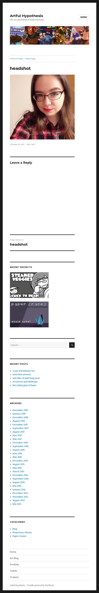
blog (15, 529)
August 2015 (19, 464)
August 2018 (19, 421)
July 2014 (17, 486)
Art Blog (14, 558)
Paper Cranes (19, 536)
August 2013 (19, 500)
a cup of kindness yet (24, 371)
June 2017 (17, 435)
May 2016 (17, 457)
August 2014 (19, 482)
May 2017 (17, 439)
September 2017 (20, 428)
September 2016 (21, 446)
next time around (21, 374)
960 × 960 (31, 144)
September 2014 (21, 478)
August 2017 (19, 431)
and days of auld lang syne (26, 378)
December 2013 (20, 493)
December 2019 (20, 410)
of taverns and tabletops (25, 381)
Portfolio (14, 564)
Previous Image (16, 59)
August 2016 (19, 450)
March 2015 (18, 471)
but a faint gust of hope (24, 385)
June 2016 (17, 453)
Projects (14, 577)
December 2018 (20, 417)
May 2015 (17, 468)
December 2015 (20, 460)
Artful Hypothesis (26, 16)
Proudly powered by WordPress (40, 585)
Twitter (13, 571)
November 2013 (20, 496)
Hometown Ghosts (22, 532)
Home (13, 552)
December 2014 (20, 475)
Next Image (30, 59)
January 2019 (19, 413)
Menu (83, 17)
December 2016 (20, 442)
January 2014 (19, 489)
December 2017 (20, 424)
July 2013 (17, 504)
